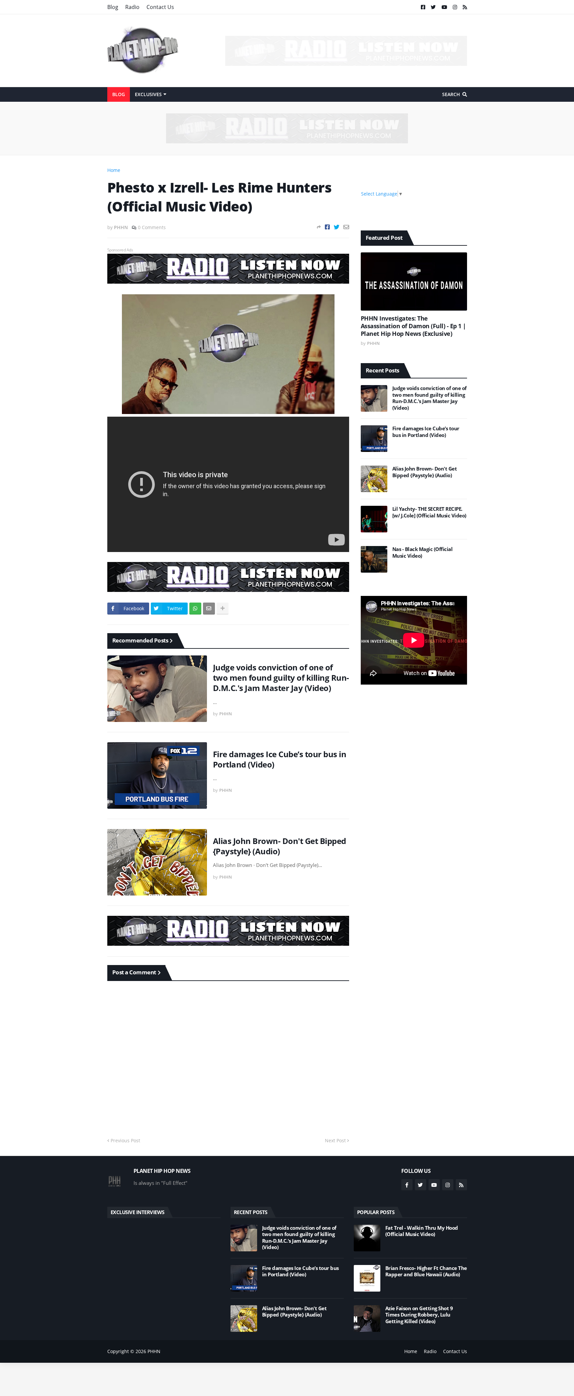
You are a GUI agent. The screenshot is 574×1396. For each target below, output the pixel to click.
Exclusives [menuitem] (148, 94)
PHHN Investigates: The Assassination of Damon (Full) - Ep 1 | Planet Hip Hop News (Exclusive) (413, 326)
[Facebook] (327, 227)
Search (451, 94)
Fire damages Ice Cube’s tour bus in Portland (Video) (279, 759)
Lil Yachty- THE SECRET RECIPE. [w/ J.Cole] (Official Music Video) (429, 512)
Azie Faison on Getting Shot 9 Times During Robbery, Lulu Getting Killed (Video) (419, 1315)
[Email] (346, 227)
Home (113, 170)
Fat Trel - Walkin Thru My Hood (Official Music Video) (421, 1231)
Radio (132, 7)
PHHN (153, 1351)
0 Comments (152, 227)
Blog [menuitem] (118, 94)
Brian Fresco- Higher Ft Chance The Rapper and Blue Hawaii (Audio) (426, 1271)
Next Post (335, 1140)
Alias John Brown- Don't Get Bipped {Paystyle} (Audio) (279, 846)
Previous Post (125, 1140)
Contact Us (160, 7)
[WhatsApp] (195, 609)
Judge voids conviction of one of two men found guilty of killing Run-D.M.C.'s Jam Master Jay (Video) (281, 677)
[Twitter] (336, 227)
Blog (112, 7)
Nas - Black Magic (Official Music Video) (422, 552)
